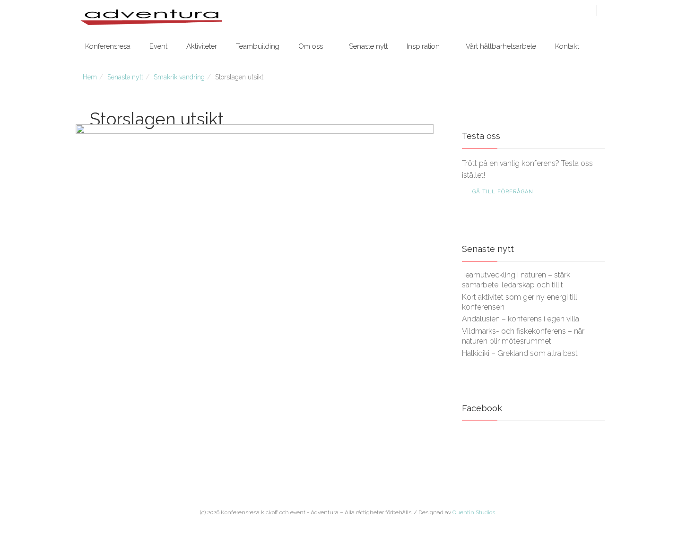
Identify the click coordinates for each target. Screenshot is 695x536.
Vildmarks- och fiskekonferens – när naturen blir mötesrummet (523, 336)
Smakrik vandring (179, 77)
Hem (90, 77)
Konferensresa (107, 46)
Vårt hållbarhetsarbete (501, 46)
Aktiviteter (201, 46)
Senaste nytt (368, 46)
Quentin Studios (473, 512)
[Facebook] (553, 11)
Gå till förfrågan (502, 192)
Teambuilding (257, 46)
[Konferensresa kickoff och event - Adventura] (151, 16)
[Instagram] (575, 11)
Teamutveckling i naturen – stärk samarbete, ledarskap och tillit (516, 279)
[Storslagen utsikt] (255, 257)
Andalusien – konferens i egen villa (520, 318)
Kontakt (567, 46)
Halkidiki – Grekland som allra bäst (520, 353)
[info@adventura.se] (585, 11)
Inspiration (423, 46)
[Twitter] (564, 11)
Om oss (310, 46)
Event (158, 46)
